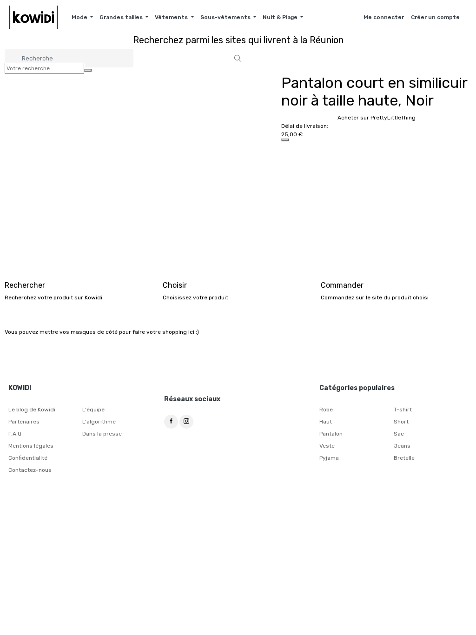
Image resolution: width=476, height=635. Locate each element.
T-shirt (403, 409)
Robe (326, 409)
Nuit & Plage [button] (281, 17)
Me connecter (384, 17)
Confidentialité (27, 458)
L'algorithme (99, 421)
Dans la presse (102, 433)
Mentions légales (30, 446)
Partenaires (24, 421)
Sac (399, 433)
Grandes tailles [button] (121, 17)
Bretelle (404, 458)
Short (401, 421)
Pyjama (329, 458)
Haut (325, 421)
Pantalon (331, 433)
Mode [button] (80, 17)
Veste (327, 446)
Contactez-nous (30, 470)
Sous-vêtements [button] (226, 17)
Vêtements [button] (172, 17)
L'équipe (93, 409)
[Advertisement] (238, 211)
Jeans (402, 446)
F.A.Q (14, 433)
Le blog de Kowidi (31, 409)
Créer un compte (435, 17)
